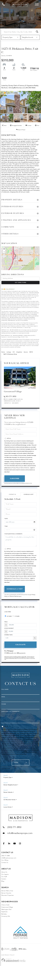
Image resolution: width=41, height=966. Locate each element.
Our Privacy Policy (7, 955)
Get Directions (20, 282)
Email (3, 697)
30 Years (9, 616)
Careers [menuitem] (3, 879)
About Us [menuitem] (4, 872)
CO (14, 352)
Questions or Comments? (10, 711)
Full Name (4, 689)
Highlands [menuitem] (4, 912)
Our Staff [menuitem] (4, 877)
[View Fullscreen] (4, 256)
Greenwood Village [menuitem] (7, 907)
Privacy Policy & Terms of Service (20, 467)
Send (16, 762)
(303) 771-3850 (14, 827)
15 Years (16, 616)
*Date (6, 518)
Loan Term (7, 612)
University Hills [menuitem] (5, 916)
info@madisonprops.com (19, 833)
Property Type (7, 777)
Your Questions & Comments (13, 534)
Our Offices (4, 860)
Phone (3, 704)
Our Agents (15, 403)
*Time (6, 526)
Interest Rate (8, 635)
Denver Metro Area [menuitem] (7, 891)
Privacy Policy (32, 767)
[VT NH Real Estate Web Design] (13, 960)
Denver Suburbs (8, 792)
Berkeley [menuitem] (4, 914)
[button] (37, 31)
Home (3, 352)
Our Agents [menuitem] (5, 874)
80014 (31, 352)
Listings (9, 352)
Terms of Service (14, 596)
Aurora (26, 352)
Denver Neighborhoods (10, 785)
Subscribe (14, 478)
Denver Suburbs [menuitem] (6, 893)
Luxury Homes (8, 807)
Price (5, 622)
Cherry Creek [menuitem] (5, 905)
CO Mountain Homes (9, 800)
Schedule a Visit (28, 494)
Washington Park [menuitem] (6, 909)
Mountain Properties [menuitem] (7, 895)
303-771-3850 (11, 396)
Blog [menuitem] (2, 881)
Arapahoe (19, 352)
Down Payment (9, 628)
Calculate (20, 645)
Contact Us (7, 403)
